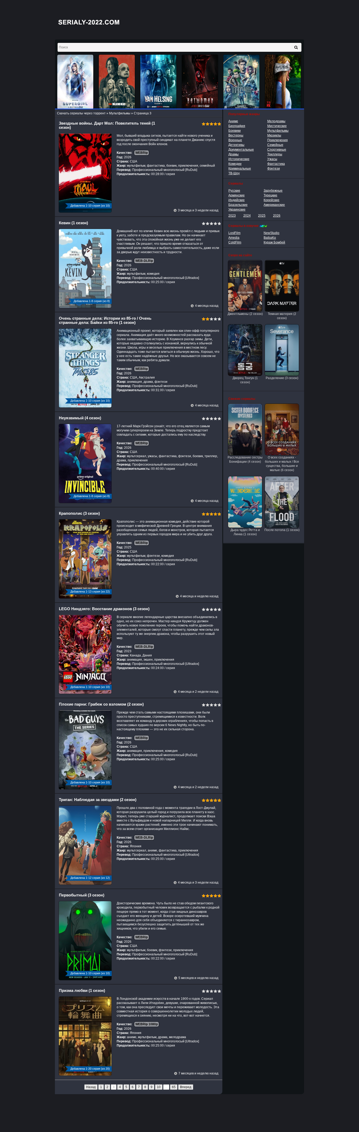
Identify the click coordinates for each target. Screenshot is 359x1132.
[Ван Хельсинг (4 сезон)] (158, 82)
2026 (276, 215)
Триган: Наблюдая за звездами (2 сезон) (97, 799)
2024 (247, 215)
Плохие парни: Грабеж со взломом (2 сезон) (101, 704)
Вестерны (235, 135)
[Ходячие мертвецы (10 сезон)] (117, 82)
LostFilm (234, 233)
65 (174, 1087)
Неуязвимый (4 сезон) (80, 418)
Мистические (277, 126)
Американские (274, 205)
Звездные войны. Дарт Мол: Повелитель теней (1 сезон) (107, 125)
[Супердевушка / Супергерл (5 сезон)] (75, 82)
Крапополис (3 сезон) (79, 513)
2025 (261, 215)
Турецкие (270, 195)
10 (159, 1087)
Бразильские (238, 205)
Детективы (236, 145)
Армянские (236, 195)
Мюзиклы (274, 135)
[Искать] (296, 47)
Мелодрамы (276, 121)
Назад (91, 1087)
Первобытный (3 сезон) (81, 895)
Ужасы (272, 159)
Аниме (233, 121)
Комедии (235, 164)
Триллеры (274, 154)
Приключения (277, 140)
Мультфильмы (278, 130)
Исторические (238, 159)
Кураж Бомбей (274, 242)
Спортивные (276, 149)
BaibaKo (270, 237)
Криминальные (239, 168)
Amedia (233, 237)
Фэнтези (273, 168)
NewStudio (271, 233)
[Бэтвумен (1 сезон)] (200, 82)
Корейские (271, 200)
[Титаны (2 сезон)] (241, 82)
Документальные (241, 149)
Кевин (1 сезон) (73, 223)
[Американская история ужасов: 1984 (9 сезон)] (283, 82)
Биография (236, 126)
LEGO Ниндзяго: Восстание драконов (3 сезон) (104, 608)
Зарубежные (273, 190)
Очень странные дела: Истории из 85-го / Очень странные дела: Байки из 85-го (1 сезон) (105, 320)
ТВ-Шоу (234, 173)
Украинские (236, 209)
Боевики (234, 130)
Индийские (236, 200)
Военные (235, 140)
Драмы (233, 154)
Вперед (185, 1087)
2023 (232, 215)
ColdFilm (234, 242)
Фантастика (276, 164)
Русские (234, 190)
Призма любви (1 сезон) (82, 990)
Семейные (275, 145)
